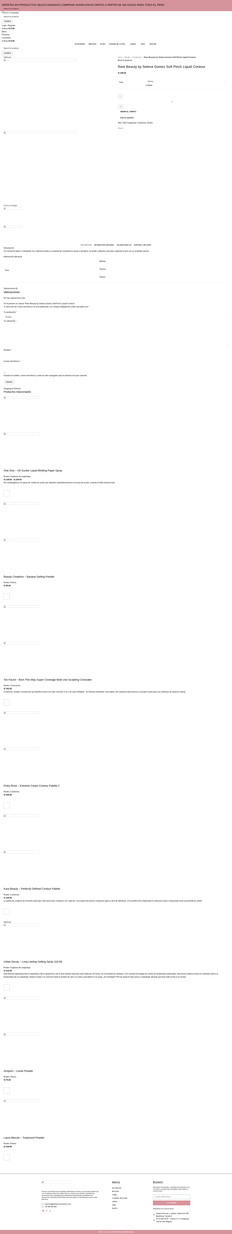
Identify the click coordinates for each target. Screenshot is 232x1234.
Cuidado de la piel (119, 1198)
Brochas (115, 1191)
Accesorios (116, 1188)
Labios (114, 1201)
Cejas (114, 1194)
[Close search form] (3, 3)
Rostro (114, 1208)
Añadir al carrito (128, 112)
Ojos (114, 1205)
